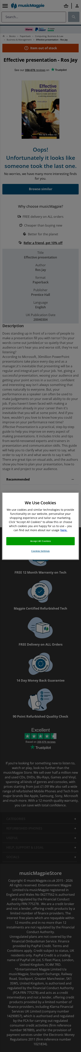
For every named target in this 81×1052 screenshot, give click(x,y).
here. (63, 530)
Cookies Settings (40, 550)
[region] (40, 526)
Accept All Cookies (40, 541)
